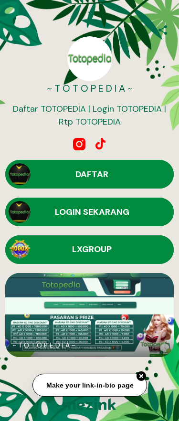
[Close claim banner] (141, 376)
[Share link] (162, 28)
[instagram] (79, 144)
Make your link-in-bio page (89, 385)
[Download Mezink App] (89, 404)
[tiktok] (100, 144)
